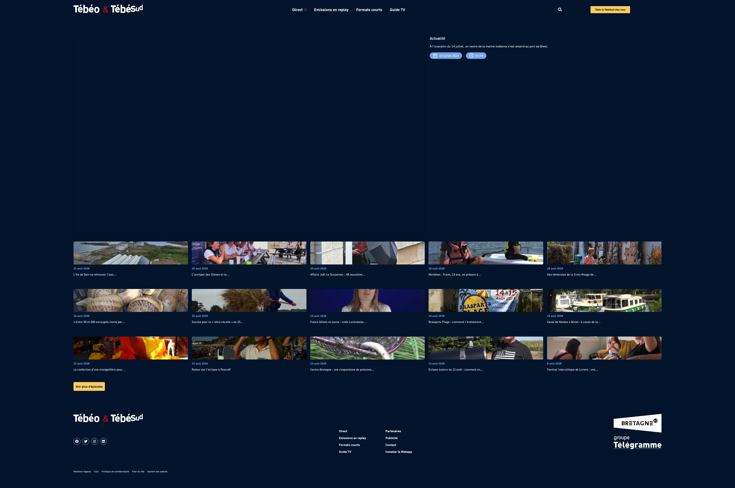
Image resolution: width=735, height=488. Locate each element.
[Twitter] (85, 441)
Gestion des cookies (157, 471)
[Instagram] (94, 441)
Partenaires (393, 431)
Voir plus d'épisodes (89, 386)
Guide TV (397, 9)
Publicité (391, 438)
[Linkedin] (103, 441)
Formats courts (369, 9)
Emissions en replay (331, 9)
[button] (560, 9)
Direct (297, 9)
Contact (390, 445)
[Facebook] (77, 441)
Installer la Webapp (398, 452)
